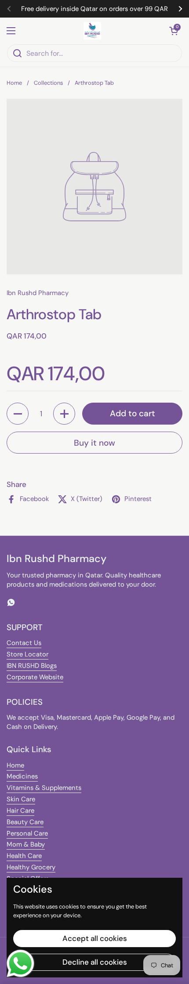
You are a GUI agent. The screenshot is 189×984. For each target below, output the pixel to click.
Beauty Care (25, 822)
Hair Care (20, 810)
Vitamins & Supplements (44, 787)
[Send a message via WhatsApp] (20, 964)
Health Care (24, 855)
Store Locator (27, 654)
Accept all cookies (94, 938)
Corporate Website (35, 677)
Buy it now (94, 442)
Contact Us (24, 642)
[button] (173, 31)
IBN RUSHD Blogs (32, 665)
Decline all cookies (94, 962)
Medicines (22, 776)
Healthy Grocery (31, 867)
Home (14, 83)
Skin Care (21, 799)
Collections (48, 83)
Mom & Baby (26, 844)
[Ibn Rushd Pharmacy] (92, 31)
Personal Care (27, 833)
